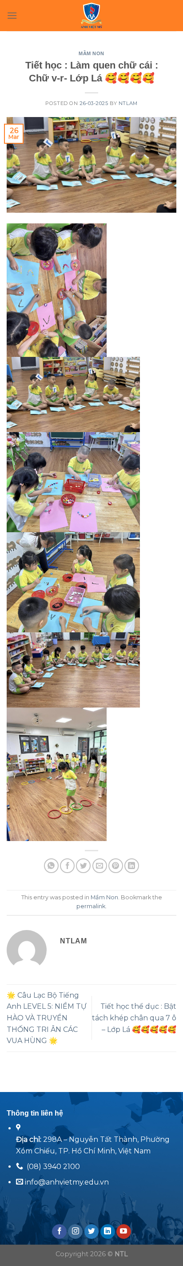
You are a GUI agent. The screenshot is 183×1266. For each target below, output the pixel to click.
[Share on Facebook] (67, 865)
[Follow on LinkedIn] (107, 1231)
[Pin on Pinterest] (115, 865)
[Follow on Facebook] (59, 1231)
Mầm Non (91, 53)
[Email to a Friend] (99, 865)
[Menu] (12, 15)
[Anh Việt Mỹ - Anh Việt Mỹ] (91, 15)
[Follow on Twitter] (91, 1231)
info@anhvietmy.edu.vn (66, 1182)
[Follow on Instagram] (75, 1231)
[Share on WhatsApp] (51, 865)
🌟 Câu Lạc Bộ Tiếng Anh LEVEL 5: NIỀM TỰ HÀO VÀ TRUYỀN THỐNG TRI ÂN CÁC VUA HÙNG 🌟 (47, 1018)
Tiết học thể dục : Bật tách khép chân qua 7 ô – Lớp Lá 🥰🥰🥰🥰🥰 (134, 1017)
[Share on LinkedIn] (131, 865)
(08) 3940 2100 (53, 1166)
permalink (90, 906)
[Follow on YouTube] (123, 1231)
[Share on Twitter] (83, 865)
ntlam (128, 103)
